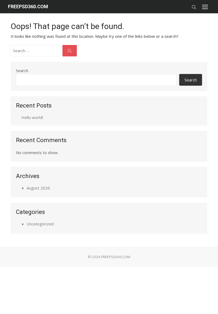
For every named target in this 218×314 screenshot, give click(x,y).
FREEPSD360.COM (28, 6)
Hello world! (32, 117)
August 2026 (38, 188)
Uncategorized (40, 223)
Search (22, 70)
